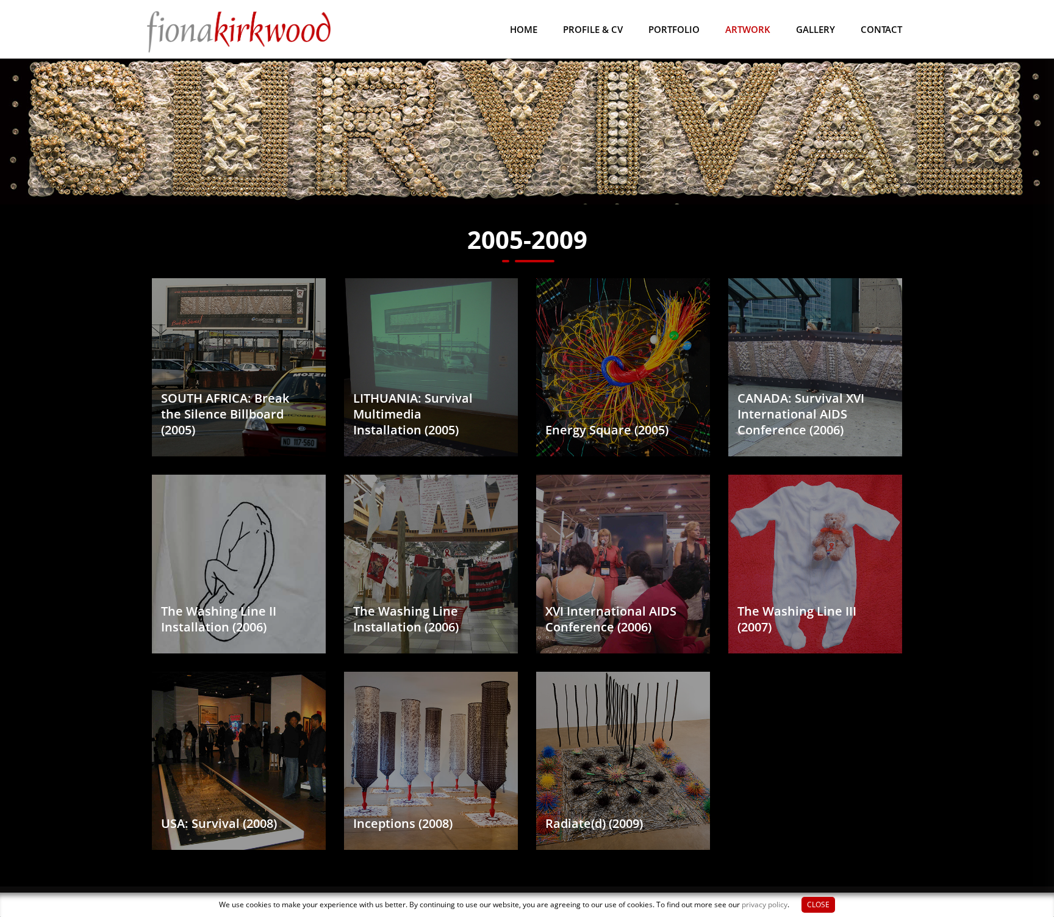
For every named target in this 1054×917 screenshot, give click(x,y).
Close (818, 904)
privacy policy (764, 904)
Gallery (815, 29)
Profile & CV (593, 29)
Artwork (747, 29)
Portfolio (674, 29)
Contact (881, 29)
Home (523, 29)
